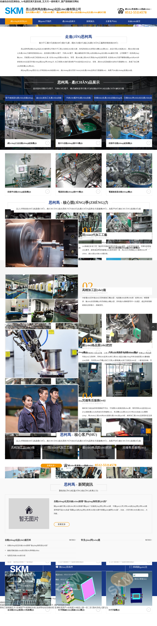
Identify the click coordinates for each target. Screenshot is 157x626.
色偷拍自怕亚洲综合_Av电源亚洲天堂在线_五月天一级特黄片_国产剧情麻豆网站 (39, 1)
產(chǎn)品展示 (68, 21)
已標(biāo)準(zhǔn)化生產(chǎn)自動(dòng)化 (138, 101)
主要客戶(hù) (111, 21)
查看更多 (62, 524)
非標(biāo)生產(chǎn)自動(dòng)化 (108, 98)
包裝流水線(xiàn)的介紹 (16, 555)
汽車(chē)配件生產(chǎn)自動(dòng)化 (78, 101)
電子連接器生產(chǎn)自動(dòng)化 (19, 101)
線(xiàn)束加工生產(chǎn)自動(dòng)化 (48, 101)
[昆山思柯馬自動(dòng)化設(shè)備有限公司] (14, 13)
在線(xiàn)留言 (134, 21)
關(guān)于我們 (44, 21)
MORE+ (72, 540)
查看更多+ (51, 465)
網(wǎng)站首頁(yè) (19, 21)
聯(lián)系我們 (16, 27)
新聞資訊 (90, 21)
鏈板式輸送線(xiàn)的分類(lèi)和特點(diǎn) (23, 550)
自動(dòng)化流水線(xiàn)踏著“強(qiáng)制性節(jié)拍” (80, 501)
